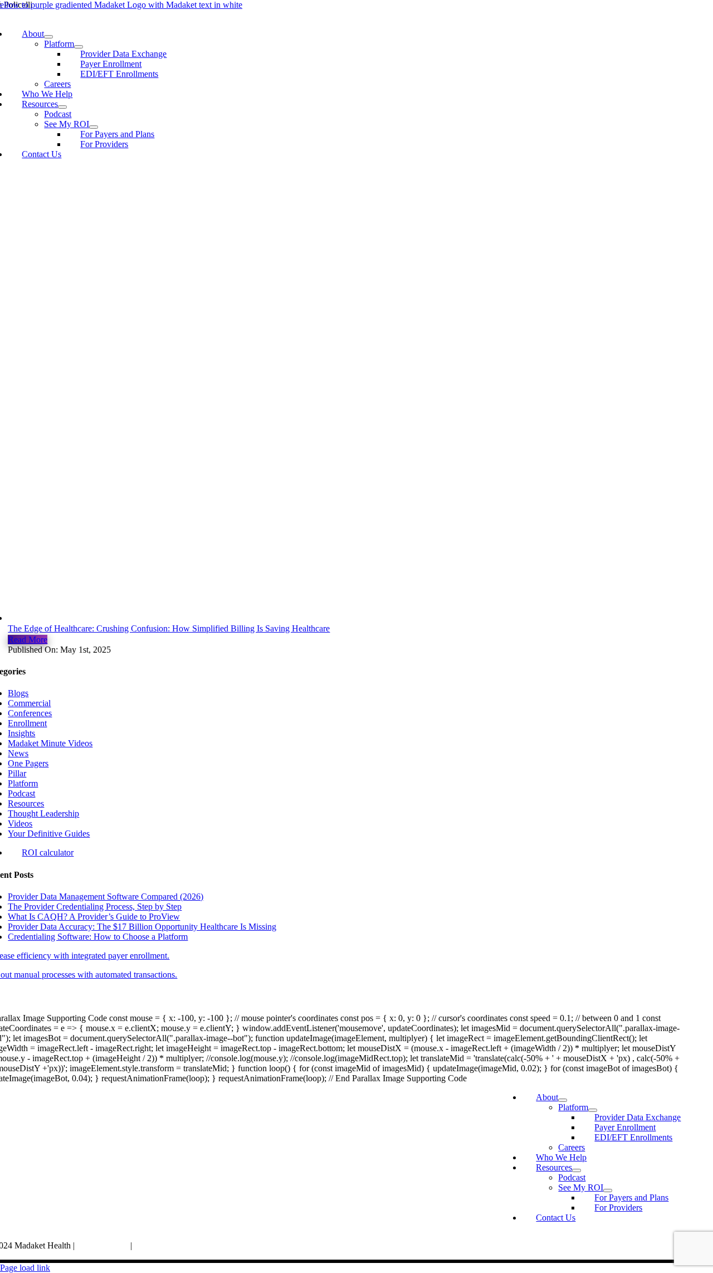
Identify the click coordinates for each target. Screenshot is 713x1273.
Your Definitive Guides (49, 833)
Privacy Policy (103, 1245)
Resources (26, 803)
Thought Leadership (43, 813)
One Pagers (28, 763)
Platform (23, 783)
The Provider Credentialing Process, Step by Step (95, 906)
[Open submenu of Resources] (62, 107)
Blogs (18, 693)
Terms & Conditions (170, 1245)
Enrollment (27, 723)
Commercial (29, 703)
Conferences (30, 713)
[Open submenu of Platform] (78, 46)
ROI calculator (48, 852)
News (18, 753)
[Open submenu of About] (48, 36)
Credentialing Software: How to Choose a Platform (98, 936)
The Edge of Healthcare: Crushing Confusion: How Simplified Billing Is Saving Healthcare (169, 628)
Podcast (21, 793)
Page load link (25, 1267)
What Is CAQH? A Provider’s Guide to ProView (94, 916)
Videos (20, 823)
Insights (21, 733)
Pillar (17, 773)
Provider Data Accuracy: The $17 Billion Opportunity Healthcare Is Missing (142, 926)
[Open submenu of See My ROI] (93, 127)
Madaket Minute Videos (50, 743)
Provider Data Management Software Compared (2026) (105, 896)
